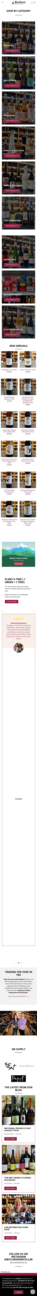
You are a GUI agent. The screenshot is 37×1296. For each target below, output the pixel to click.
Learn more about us (18, 1000)
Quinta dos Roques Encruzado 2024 (9, 431)
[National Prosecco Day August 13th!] (18, 1110)
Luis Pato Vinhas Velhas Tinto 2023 (27, 460)
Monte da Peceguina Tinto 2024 (28, 491)
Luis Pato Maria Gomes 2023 (9, 491)
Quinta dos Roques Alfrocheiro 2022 (27, 431)
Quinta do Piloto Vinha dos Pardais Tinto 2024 (9, 521)
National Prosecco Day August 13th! (17, 1129)
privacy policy (27, 1285)
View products (12, 51)
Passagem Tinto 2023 (9, 370)
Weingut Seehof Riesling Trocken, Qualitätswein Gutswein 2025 (28, 399)
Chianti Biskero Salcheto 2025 (9, 398)
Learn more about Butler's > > (18, 996)
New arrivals (18, 345)
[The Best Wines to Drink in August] (18, 1160)
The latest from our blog (18, 1089)
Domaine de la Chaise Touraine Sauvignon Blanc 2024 (27, 521)
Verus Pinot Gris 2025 (27, 370)
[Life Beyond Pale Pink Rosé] (18, 1209)
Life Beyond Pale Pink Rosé (16, 1228)
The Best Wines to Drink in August (17, 1178)
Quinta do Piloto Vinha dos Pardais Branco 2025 (9, 461)
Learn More (12, 602)
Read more (10, 1139)
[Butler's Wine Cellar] (18, 2)
